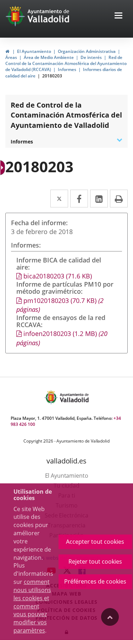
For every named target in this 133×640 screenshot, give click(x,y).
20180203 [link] (52, 76)
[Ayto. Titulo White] (48, 16)
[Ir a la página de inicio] (16, 16)
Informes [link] (67, 69)
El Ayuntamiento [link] (34, 51)
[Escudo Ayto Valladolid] (51, 397)
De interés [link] (91, 57)
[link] (7, 51)
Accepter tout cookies (95, 542)
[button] (118, 16)
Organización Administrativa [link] (87, 51)
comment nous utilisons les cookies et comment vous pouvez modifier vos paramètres (32, 606)
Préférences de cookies (95, 581)
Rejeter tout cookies (95, 561)
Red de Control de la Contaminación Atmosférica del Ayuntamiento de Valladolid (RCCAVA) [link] (66, 63)
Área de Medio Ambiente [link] (49, 57)
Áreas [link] (11, 57)
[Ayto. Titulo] (74, 397)
